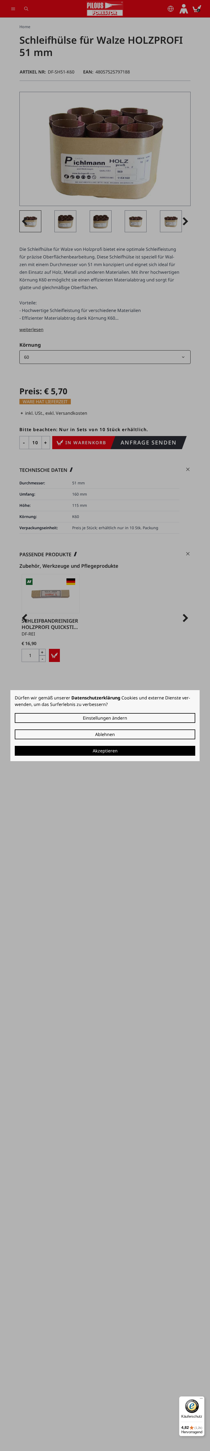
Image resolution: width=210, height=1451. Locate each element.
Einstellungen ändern (105, 718)
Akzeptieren (105, 751)
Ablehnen (105, 734)
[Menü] (201, 1399)
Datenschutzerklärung (95, 698)
